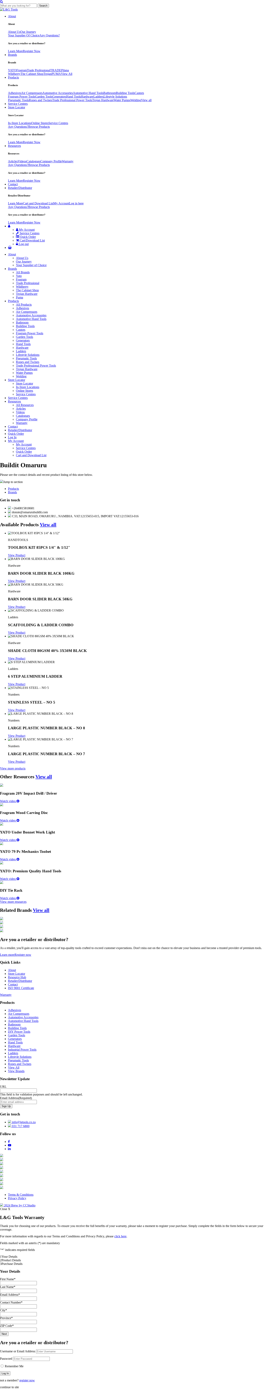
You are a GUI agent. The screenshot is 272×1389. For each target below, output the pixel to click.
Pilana (65, 70)
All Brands (23, 272)
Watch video (8, 801)
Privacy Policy (17, 1198)
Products (13, 77)
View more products (12, 768)
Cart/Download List (32, 240)
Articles (13, 161)
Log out (23, 244)
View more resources (13, 901)
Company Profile (51, 161)
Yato (19, 276)
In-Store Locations (19, 123)
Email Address (16, 1098)
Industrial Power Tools (22, 1049)
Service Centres (18, 103)
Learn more (7, 954)
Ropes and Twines (40, 100)
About (12, 16)
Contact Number (11, 1302)
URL (3, 1086)
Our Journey (28, 31)
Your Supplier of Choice (31, 265)
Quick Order (27, 237)
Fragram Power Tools (21, 96)
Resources (14, 145)
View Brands (16, 1071)
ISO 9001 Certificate (21, 988)
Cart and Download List (38, 203)
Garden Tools (43, 96)
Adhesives (14, 93)
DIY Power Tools (19, 1031)
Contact (13, 184)
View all (146, 100)
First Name (8, 1279)
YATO (12, 70)
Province (6, 1318)
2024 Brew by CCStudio (19, 1205)
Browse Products (39, 126)
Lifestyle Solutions (115, 96)
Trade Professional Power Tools (72, 100)
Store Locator (16, 107)
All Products (24, 304)
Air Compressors (31, 93)
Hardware (87, 96)
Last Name (7, 1287)
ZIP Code (7, 1325)
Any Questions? (49, 35)
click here (120, 1236)
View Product (16, 555)
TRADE (55, 70)
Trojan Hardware (103, 100)
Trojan (47, 74)
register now (27, 1380)
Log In (12, 437)
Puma (19, 297)
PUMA (56, 74)
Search (43, 5)
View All (66, 74)
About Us (14, 31)
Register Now (31, 51)
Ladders (98, 96)
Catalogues (33, 161)
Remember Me (13, 1366)
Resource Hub (17, 977)
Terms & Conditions (20, 1194)
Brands (12, 54)
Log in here (76, 203)
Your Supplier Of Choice (23, 35)
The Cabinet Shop (32, 74)
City (3, 1310)
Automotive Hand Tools (88, 93)
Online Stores (39, 123)
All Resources (25, 405)
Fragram (21, 70)
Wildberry (14, 74)
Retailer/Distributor (20, 187)
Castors (139, 93)
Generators (59, 96)
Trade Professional (38, 70)
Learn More (15, 51)
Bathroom (109, 93)
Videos (22, 161)
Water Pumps (122, 100)
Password (6, 1358)
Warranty (67, 161)
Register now (23, 954)
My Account (61, 203)
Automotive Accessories (57, 93)
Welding (135, 100)
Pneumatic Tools (18, 100)
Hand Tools (73, 96)
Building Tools (125, 93)
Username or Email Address (17, 1351)
